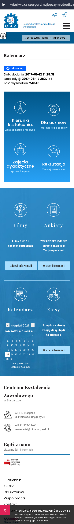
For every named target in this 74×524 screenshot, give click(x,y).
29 (32, 354)
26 (19, 354)
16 (8, 349)
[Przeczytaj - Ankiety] (53, 210)
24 (12, 354)
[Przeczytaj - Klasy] (53, 294)
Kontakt (10, 504)
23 (7, 354)
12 (20, 345)
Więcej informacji (20, 265)
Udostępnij (17, 68)
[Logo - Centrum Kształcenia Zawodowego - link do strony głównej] (16, 20)
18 (16, 349)
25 (16, 354)
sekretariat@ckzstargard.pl (57, 14)
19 (20, 349)
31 (12, 359)
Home (45, 38)
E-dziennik (12, 480)
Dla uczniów (14, 492)
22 (32, 349)
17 (12, 349)
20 (24, 349)
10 (12, 345)
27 (24, 354)
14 (29, 345)
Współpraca (14, 498)
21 (29, 349)
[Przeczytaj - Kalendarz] (20, 294)
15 (33, 345)
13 (24, 345)
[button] (4, 4)
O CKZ (9, 486)
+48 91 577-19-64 (66, 14)
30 (7, 359)
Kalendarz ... (59, 38)
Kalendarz (14, 55)
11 (16, 345)
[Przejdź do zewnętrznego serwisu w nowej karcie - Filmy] (20, 210)
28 (28, 354)
